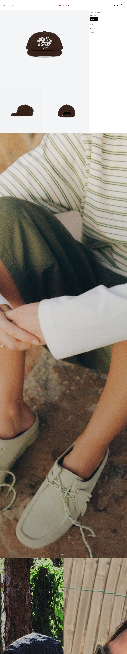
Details (91, 25)
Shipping (92, 32)
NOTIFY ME (94, 19)
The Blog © (63, 554)
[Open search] (114, 5)
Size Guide (92, 28)
